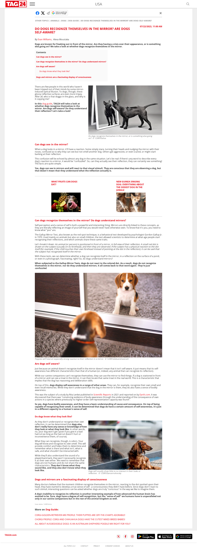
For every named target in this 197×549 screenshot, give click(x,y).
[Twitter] (118, 536)
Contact (84, 546)
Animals (55, 21)
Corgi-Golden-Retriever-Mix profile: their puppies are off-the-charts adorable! (80, 515)
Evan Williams (45, 39)
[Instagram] (132, 536)
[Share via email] (48, 13)
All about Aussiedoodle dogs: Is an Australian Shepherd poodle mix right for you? (82, 523)
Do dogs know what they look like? (54, 71)
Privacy (97, 546)
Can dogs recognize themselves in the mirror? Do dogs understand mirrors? (71, 61)
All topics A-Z (69, 546)
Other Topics (42, 21)
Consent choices (112, 546)
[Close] (160, 13)
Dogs (63, 21)
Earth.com (144, 394)
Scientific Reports (102, 394)
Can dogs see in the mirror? (49, 57)
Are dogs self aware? (45, 66)
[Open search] (188, 4)
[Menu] (32, 4)
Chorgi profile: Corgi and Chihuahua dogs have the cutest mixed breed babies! (80, 519)
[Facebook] (125, 536)
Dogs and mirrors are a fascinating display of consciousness (63, 77)
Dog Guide (73, 21)
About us (129, 546)
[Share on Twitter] (43, 13)
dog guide (47, 103)
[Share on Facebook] (37, 13)
